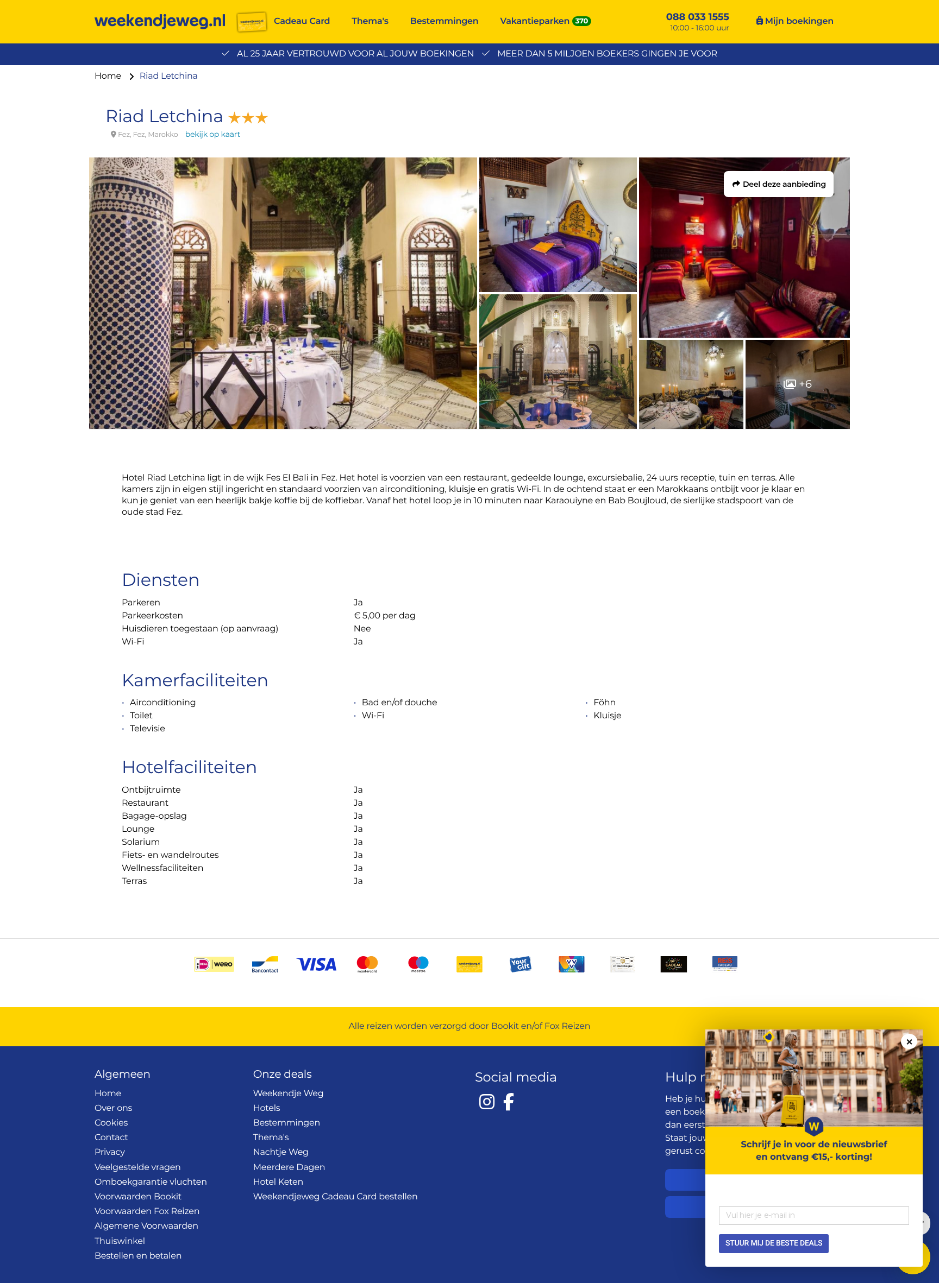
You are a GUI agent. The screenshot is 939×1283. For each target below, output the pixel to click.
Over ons (113, 1108)
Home (109, 76)
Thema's (370, 21)
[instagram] (487, 1101)
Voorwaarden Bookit (138, 1197)
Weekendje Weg (288, 1094)
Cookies (111, 1123)
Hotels (266, 1108)
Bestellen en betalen (138, 1256)
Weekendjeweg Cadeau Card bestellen (335, 1197)
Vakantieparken (535, 21)
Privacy (110, 1152)
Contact (111, 1138)
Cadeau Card (302, 21)
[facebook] (508, 1101)
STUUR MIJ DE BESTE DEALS (773, 1243)
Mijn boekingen (798, 21)
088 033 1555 (697, 17)
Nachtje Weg (281, 1152)
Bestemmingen (444, 21)
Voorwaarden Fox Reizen (147, 1211)
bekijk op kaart (212, 134)
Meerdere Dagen (289, 1167)
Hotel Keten (278, 1182)
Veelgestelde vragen (138, 1167)
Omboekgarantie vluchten (151, 1182)
